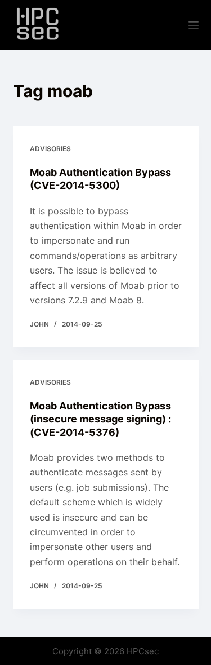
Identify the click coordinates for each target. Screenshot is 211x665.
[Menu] (193, 25)
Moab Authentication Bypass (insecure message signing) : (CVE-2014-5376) (100, 419)
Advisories (50, 148)
